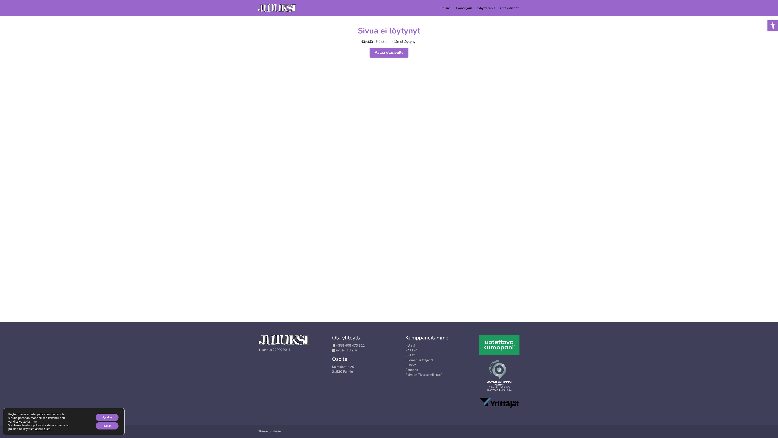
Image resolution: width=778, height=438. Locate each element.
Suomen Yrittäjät (417, 360)
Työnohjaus (464, 8)
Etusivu (445, 8)
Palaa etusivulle (389, 52)
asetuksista (42, 429)
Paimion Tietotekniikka (422, 375)
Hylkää (107, 426)
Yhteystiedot (509, 8)
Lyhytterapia (486, 8)
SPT (408, 355)
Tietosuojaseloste (270, 431)
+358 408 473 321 (350, 345)
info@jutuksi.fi (346, 350)
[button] (772, 25)
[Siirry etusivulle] (277, 7)
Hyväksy (107, 417)
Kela (408, 345)
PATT (409, 350)
